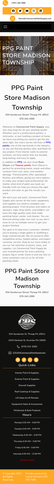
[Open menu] (5, 27)
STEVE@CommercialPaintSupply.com (29, 353)
